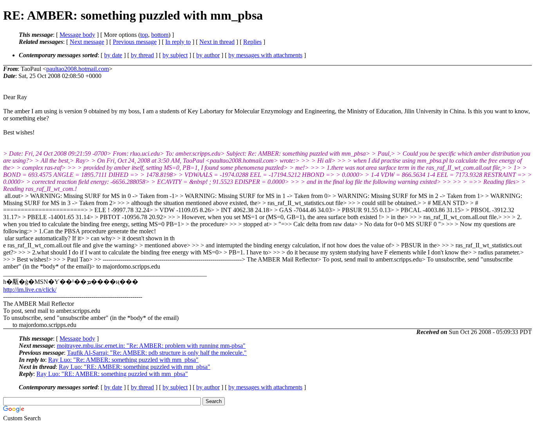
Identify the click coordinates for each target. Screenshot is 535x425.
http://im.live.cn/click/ (29, 289)
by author (208, 55)
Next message (87, 41)
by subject (175, 55)
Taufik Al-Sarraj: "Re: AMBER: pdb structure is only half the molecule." (157, 352)
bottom (159, 34)
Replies (252, 41)
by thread (142, 55)
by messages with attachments (265, 55)
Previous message (135, 41)
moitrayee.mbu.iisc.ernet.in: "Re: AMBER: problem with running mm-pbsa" (151, 345)
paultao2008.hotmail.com (77, 68)
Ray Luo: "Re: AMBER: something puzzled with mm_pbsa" (123, 359)
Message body (77, 34)
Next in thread (217, 41)
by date (113, 55)
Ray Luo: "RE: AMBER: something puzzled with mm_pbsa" (134, 366)
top (144, 34)
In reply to (178, 41)
